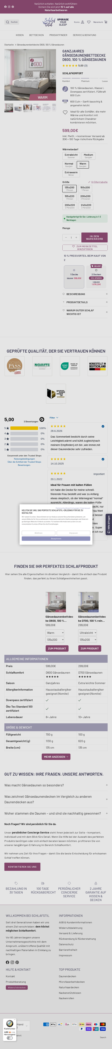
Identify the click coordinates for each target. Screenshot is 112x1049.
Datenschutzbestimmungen (67, 508)
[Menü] (14, 1020)
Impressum (85, 508)
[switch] (10, 1038)
